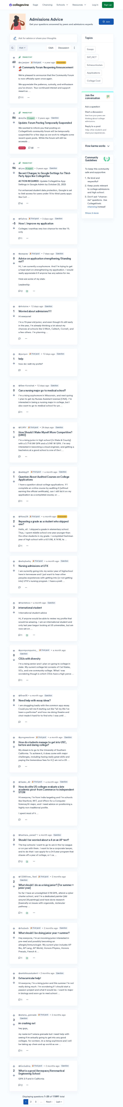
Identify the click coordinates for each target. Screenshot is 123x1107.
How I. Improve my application (35, 223)
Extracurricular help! (29, 978)
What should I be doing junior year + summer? (44, 933)
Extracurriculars (94, 65)
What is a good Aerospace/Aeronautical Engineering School (41, 1072)
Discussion (63, 47)
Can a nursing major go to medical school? (42, 390)
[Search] (12, 48)
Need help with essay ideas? (34, 700)
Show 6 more (92, 213)
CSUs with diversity (29, 658)
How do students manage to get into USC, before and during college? (42, 744)
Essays (90, 49)
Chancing (47, 4)
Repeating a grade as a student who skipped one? (43, 523)
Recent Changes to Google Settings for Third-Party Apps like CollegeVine (44, 175)
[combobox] (74, 48)
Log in (95, 4)
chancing (92, 206)
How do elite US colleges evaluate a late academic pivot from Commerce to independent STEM (46, 789)
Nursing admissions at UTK (33, 566)
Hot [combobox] (21, 47)
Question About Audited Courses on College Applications (43, 478)
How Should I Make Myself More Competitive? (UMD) (45, 434)
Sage (35, 4)
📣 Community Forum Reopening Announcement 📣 (45, 69)
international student (30, 607)
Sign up (108, 4)
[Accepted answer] (27, 291)
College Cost (93, 80)
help (20, 358)
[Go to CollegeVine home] (19, 5)
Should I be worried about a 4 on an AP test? (43, 840)
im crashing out (26, 1023)
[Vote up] (13, 58)
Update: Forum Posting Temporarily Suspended (45, 122)
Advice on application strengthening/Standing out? (44, 260)
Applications (93, 72)
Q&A (50, 47)
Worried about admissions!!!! (34, 311)
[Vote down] (13, 66)
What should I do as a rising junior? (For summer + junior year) (46, 886)
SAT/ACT (92, 57)
